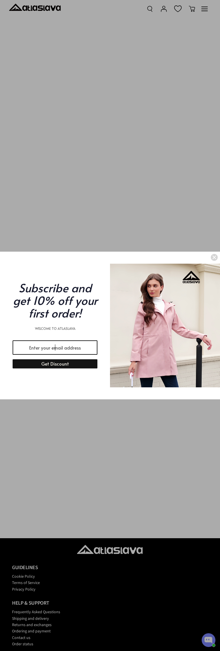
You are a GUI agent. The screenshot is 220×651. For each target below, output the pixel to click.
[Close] (214, 257)
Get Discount (55, 363)
